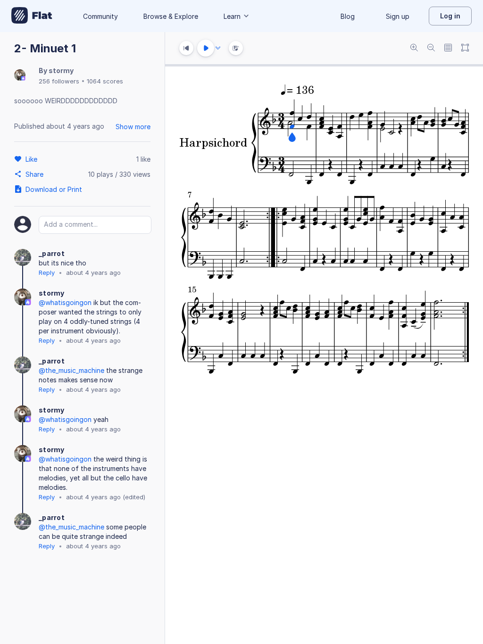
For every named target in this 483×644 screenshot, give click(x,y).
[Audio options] (218, 48)
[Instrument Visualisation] (236, 48)
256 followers (59, 81)
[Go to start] (186, 48)
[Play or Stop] (205, 48)
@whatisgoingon (65, 302)
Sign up (397, 16)
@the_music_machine (71, 370)
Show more (133, 127)
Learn (232, 16)
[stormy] (19, 75)
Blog (348, 16)
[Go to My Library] (31, 16)
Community (100, 16)
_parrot (52, 253)
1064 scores (105, 81)
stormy (61, 70)
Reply (47, 272)
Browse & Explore (170, 16)
